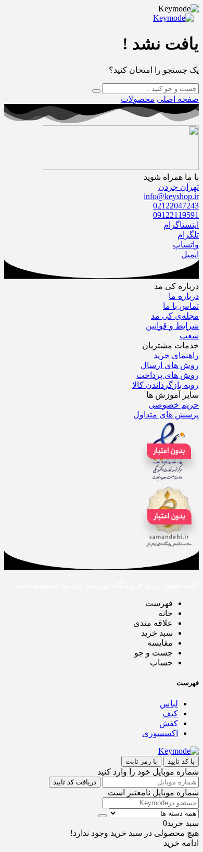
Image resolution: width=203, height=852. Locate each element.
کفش (168, 723)
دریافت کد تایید (74, 782)
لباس (169, 703)
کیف (170, 713)
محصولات (138, 99)
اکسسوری (160, 733)
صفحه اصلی (178, 99)
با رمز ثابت (141, 761)
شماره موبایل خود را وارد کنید (148, 771)
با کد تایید (181, 761)
